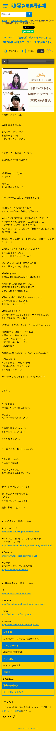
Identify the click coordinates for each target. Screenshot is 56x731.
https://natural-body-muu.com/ (16, 593)
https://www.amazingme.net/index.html (20, 531)
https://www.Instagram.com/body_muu (20, 624)
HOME (4, 21)
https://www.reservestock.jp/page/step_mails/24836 (27, 545)
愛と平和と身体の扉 (19, 21)
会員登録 (16, 711)
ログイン (6, 711)
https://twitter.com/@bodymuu (16, 614)
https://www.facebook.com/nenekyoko (20, 556)
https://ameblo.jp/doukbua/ (15, 569)
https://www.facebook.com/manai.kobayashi (23, 604)
